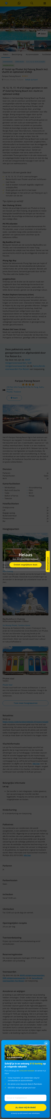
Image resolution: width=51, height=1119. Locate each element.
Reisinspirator (47, 563)
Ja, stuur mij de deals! (25, 1107)
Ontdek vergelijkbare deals (25, 565)
